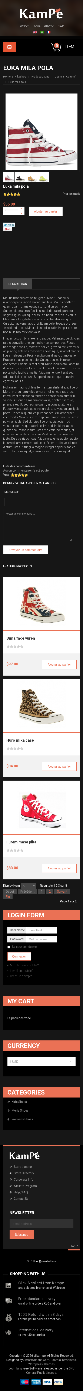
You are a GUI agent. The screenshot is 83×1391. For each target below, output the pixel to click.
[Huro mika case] (41, 703)
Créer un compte (20, 976)
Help (60, 25)
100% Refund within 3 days (41, 1314)
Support (25, 25)
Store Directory (24, 1173)
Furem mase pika (21, 842)
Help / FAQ (21, 1192)
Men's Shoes (20, 1110)
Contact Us (21, 1198)
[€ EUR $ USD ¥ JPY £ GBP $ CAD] (41, 1062)
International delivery (35, 1330)
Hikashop (20, 76)
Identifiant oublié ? (21, 970)
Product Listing (40, 76)
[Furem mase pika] (41, 805)
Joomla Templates (63, 1360)
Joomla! (14, 1368)
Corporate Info (23, 1179)
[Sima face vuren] (41, 601)
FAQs (37, 25)
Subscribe (21, 1234)
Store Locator (23, 1166)
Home (7, 76)
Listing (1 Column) (65, 76)
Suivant (62, 891)
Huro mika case (20, 740)
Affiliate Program (25, 1186)
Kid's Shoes (19, 1101)
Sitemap (49, 25)
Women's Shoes (22, 1119)
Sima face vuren (20, 638)
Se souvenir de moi (24, 946)
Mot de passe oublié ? (24, 965)
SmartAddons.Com (36, 1360)
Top (73, 1246)
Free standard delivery (37, 1298)
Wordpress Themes (41, 1364)
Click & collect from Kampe (41, 1283)
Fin (8, 896)
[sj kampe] (41, 13)
